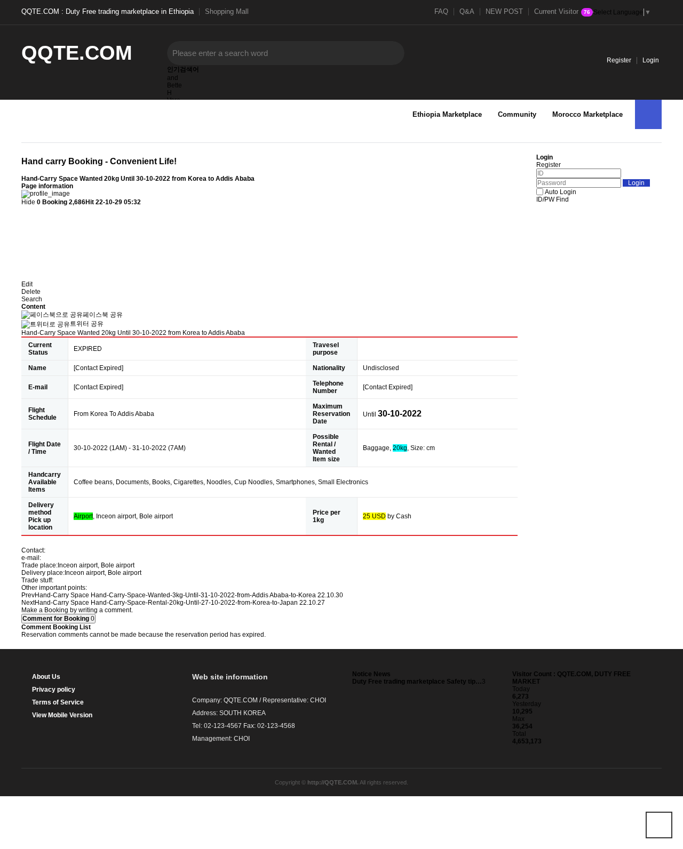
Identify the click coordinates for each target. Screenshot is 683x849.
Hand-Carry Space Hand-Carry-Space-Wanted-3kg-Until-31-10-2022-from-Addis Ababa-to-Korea (175, 595)
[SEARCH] (388, 53)
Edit (27, 284)
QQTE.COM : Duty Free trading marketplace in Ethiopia (107, 11)
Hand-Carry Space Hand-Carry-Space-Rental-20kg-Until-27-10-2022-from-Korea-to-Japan (166, 602)
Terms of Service (58, 702)
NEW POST (504, 11)
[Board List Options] (26, 271)
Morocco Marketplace (587, 114)
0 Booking (52, 202)
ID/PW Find (552, 199)
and (172, 78)
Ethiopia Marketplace (447, 114)
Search (31, 299)
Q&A (466, 11)
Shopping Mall (227, 11)
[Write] (26, 252)
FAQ (441, 11)
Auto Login (560, 192)
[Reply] (26, 234)
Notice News (371, 674)
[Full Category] (648, 114)
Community (517, 114)
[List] (26, 215)
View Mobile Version (62, 715)
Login (650, 60)
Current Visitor (562, 11)
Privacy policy (53, 689)
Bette (174, 85)
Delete (31, 291)
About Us (46, 676)
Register (619, 60)
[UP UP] (659, 825)
